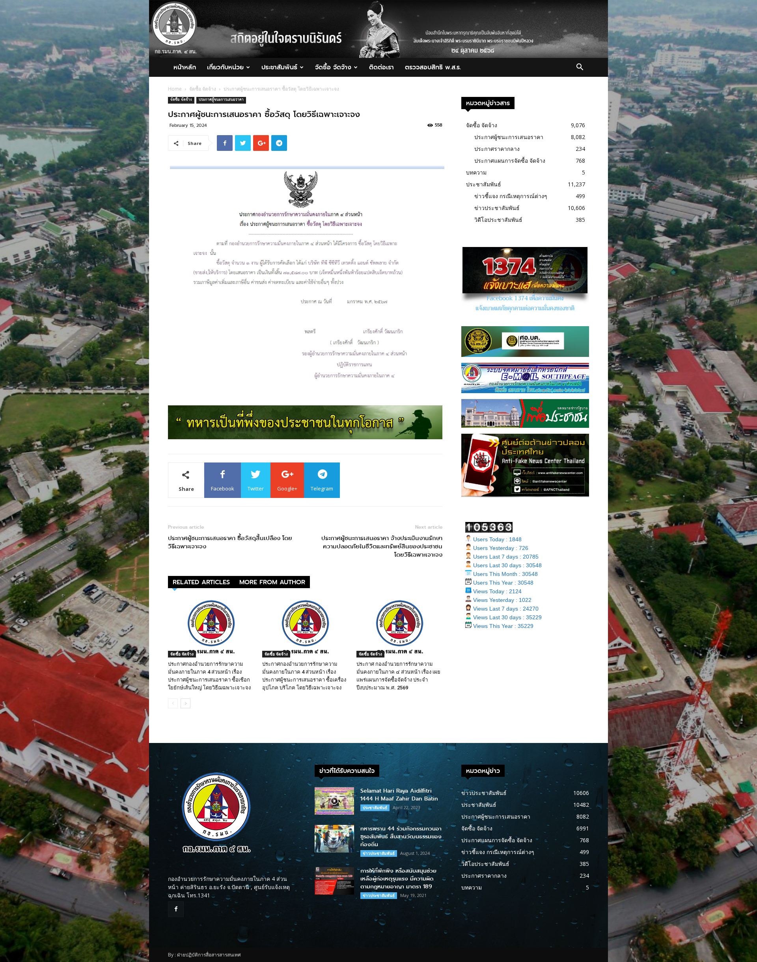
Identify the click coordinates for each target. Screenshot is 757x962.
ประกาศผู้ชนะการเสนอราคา (221, 100)
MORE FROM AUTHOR (272, 582)
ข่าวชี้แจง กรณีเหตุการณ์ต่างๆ (510, 196)
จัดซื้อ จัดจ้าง (333, 67)
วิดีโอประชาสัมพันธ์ (498, 219)
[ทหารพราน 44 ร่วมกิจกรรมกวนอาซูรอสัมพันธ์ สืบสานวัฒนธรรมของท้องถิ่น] (334, 838)
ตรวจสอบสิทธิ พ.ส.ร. (433, 67)
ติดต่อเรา (381, 67)
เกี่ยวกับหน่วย (225, 67)
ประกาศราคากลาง (497, 148)
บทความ (476, 172)
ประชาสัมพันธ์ (279, 67)
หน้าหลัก (184, 67)
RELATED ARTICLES (201, 582)
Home (175, 88)
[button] (579, 68)
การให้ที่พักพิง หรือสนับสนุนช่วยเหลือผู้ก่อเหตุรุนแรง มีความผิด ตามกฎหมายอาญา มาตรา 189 (398, 879)
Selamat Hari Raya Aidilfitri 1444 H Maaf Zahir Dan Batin (399, 795)
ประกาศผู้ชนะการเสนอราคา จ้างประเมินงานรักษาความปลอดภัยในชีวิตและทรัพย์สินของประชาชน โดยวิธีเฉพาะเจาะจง (381, 546)
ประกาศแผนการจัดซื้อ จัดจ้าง (509, 160)
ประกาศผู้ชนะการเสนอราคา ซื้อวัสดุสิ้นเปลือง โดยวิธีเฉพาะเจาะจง (230, 542)
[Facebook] (176, 909)
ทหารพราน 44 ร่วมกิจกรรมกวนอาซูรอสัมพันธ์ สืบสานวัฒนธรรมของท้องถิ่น (401, 837)
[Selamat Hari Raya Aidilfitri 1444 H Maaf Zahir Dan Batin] (334, 801)
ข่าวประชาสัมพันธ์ (497, 208)
